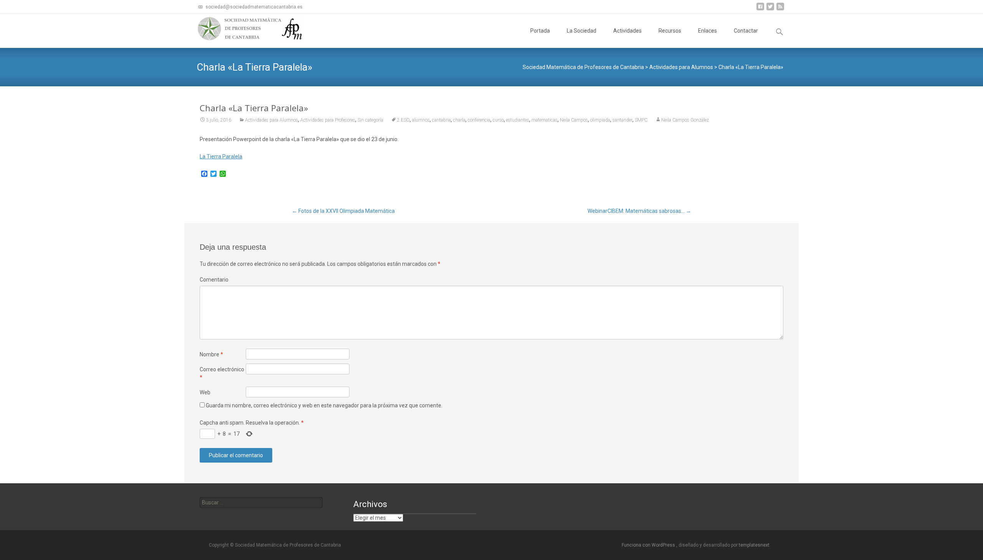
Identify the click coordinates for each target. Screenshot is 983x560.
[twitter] (770, 9)
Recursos (670, 31)
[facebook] (760, 9)
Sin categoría (370, 120)
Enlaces (707, 31)
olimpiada (600, 120)
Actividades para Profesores (327, 120)
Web (205, 392)
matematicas (544, 120)
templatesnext (754, 545)
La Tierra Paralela (221, 156)
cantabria (441, 120)
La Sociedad (581, 31)
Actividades (627, 31)
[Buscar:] (261, 502)
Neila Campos (574, 120)
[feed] (780, 9)
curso (498, 120)
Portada (540, 31)
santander (622, 120)
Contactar (746, 31)
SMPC (641, 120)
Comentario (214, 280)
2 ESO (403, 120)
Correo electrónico (222, 373)
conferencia (479, 120)
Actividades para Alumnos (271, 120)
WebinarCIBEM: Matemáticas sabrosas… (639, 211)
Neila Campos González (685, 120)
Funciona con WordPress (649, 545)
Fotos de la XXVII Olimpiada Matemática (343, 211)
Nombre (211, 354)
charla (459, 120)
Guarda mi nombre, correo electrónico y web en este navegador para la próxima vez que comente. (324, 405)
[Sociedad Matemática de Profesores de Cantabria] (244, 29)
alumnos (421, 120)
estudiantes (517, 120)
